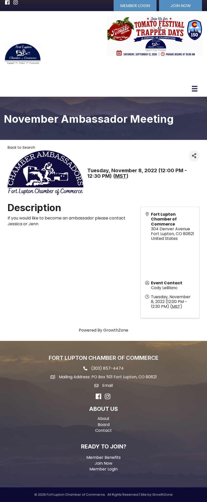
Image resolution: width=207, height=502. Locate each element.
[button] (135, 5)
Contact (103, 430)
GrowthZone (115, 330)
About (103, 418)
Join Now (103, 463)
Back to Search (21, 147)
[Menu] (194, 88)
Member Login (103, 469)
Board (104, 425)
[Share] (194, 156)
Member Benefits (103, 457)
